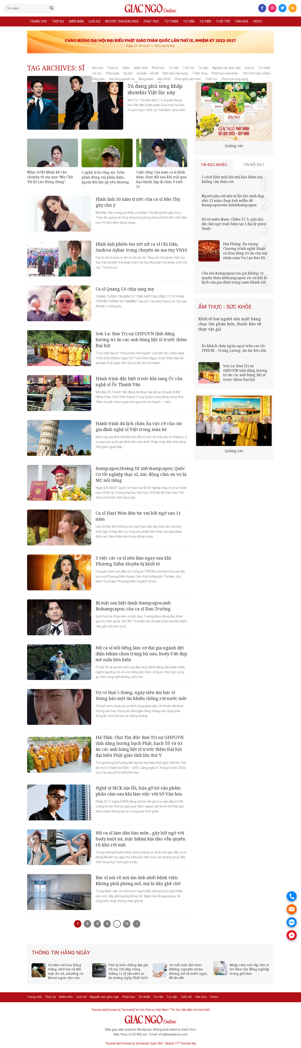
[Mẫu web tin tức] (150, 8)
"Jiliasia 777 (171, 1043)
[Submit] (51, 8)
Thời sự (58, 21)
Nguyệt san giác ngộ (122, 21)
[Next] (267, 952)
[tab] (214, 165)
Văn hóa (241, 21)
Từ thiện (171, 21)
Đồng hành (145, 79)
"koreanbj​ (127, 1009)
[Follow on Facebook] (262, 8)
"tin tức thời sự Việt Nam (151, 1009)
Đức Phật (164, 79)
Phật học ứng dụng (235, 79)
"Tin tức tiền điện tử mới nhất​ (189, 1009)
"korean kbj (188, 1043)
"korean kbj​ (99, 1009)
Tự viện (205, 21)
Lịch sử (94, 21)
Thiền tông (199, 73)
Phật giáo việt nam (188, 79)
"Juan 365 (156, 1043)
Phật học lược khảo (225, 73)
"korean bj (114, 1009)
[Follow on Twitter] (282, 8)
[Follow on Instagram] (272, 8)
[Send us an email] (293, 8)
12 (126, 924)
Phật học (151, 21)
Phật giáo (112, 73)
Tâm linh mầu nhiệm (256, 73)
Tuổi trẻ (223, 21)
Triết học (211, 79)
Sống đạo (98, 79)
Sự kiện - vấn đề (147, 73)
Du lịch (128, 73)
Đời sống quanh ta (121, 79)
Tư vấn (189, 21)
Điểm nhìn (76, 21)
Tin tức (97, 73)
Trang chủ (38, 21)
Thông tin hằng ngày (61, 953)
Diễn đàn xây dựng (175, 73)
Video (257, 21)
